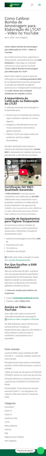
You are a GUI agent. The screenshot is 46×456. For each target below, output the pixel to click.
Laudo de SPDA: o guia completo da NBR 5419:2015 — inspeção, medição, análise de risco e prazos (22, 356)
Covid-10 (8, 411)
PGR (6, 433)
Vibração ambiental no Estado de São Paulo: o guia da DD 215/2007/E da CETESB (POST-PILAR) (23, 381)
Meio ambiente (11, 426)
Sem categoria (22, 37)
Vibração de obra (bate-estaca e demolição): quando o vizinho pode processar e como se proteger (23, 365)
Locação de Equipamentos (19, 260)
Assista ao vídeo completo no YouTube (23, 319)
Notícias (8, 429)
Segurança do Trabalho (14, 437)
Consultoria (9, 407)
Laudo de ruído (11, 418)
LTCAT (7, 422)
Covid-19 (8, 414)
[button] (40, 450)
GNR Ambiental (23, 452)
